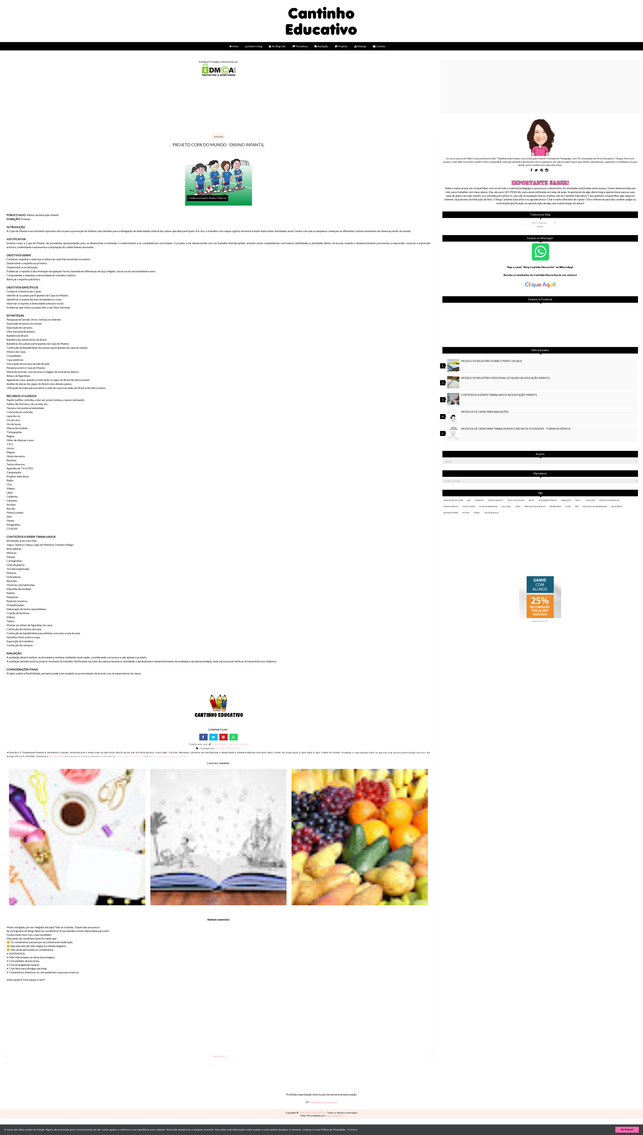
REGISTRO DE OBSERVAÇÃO (595, 506)
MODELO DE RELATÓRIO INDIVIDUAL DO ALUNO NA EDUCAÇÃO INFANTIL (505, 377)
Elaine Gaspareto (334, 1115)
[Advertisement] (103, 105)
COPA (220, 748)
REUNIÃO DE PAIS (451, 513)
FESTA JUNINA (469, 506)
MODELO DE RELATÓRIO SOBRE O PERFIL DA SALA (491, 360)
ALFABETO (479, 500)
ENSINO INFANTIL (451, 506)
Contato (380, 46)
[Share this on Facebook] (203, 737)
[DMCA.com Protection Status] (218, 74)
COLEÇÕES (590, 500)
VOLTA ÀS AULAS (491, 513)
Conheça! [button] (352, 1129)
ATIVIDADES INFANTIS (548, 500)
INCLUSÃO (506, 506)
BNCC (578, 500)
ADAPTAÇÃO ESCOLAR (453, 500)
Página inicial (218, 1056)
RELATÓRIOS (617, 506)
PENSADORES (555, 506)
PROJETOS (233, 748)
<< (5, 1056)
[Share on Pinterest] (223, 737)
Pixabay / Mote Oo (218, 198)
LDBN (517, 506)
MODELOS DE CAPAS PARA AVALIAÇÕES (485, 411)
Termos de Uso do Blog (130, 756)
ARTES (531, 500)
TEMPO (477, 513)
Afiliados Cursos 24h (540, 621)
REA (577, 506)
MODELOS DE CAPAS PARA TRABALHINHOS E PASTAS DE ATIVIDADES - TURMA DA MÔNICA (515, 428)
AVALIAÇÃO (566, 500)
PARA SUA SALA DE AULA (535, 506)
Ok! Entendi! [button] (627, 1129)
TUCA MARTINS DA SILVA (230, 744)
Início (235, 46)
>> (432, 1056)
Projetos (342, 46)
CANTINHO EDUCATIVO (313, 1112)
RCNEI (568, 506)
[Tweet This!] (213, 737)
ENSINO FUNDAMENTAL (609, 500)
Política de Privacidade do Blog (167, 756)
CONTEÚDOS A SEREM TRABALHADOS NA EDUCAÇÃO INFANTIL (499, 394)
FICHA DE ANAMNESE (488, 506)
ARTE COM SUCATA (516, 500)
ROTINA (465, 513)
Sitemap (361, 46)
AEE (469, 500)
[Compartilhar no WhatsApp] (233, 737)
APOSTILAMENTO (495, 500)
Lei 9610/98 (56, 756)
